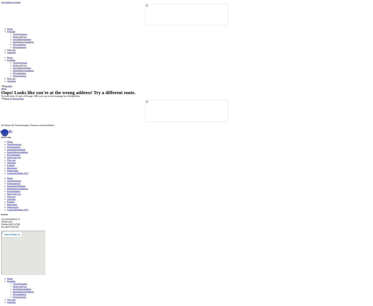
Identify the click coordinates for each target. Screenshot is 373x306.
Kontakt (10, 165)
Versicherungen (20, 34)
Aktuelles (11, 52)
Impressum (12, 168)
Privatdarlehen (19, 44)
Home (10, 29)
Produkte (11, 31)
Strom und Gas (20, 37)
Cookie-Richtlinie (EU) (18, 173)
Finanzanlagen (19, 47)
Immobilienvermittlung (23, 42)
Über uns (11, 50)
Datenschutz (12, 170)
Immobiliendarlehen (22, 39)
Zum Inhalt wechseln (11, 2)
